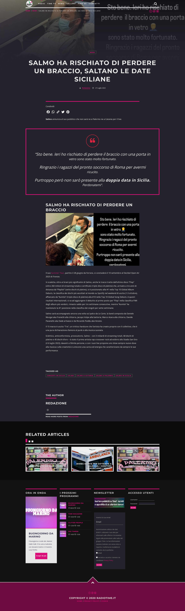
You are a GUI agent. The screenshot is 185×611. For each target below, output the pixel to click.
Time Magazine (75, 514)
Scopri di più (47, 459)
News (34, 11)
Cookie (104, 601)
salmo (71, 376)
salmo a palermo (104, 376)
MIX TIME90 (73, 531)
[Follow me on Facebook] (48, 410)
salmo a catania (85, 376)
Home (28, 11)
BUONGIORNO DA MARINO (76, 504)
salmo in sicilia (123, 376)
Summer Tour (57, 273)
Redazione (86, 88)
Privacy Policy (108, 560)
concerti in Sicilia (56, 376)
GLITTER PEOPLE (75, 523)
